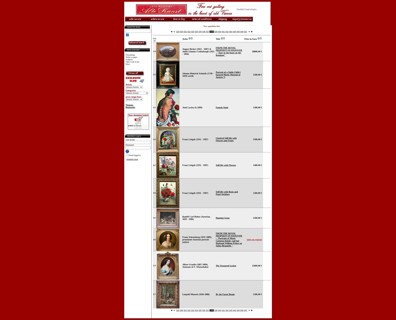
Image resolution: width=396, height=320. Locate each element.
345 (238, 32)
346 (241, 32)
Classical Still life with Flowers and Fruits (226, 139)
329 (177, 32)
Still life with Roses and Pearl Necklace (227, 193)
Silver (128, 64)
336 (203, 32)
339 (215, 32)
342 (227, 32)
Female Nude (222, 107)
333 (192, 32)
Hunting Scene (223, 218)
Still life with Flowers (226, 165)
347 (245, 32)
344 (234, 32)
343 (230, 32)
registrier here (132, 159)
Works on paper (131, 57)
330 (181, 32)
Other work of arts (132, 62)
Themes (129, 105)
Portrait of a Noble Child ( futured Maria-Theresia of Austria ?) (228, 74)
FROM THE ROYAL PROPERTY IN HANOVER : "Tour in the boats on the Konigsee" (229, 51)
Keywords (130, 107)
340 (219, 32)
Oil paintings (130, 55)
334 (196, 32)
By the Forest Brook (225, 294)
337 (207, 32)
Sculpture (129, 59)
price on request (254, 239)
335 (200, 32)
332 (189, 32)
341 (223, 32)
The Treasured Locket (226, 266)
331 (185, 32)
